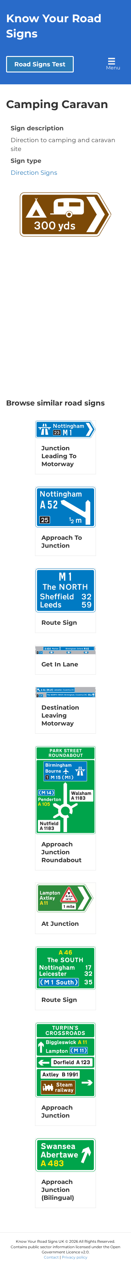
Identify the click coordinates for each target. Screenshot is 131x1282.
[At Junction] (65, 897)
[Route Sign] (65, 590)
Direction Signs (34, 172)
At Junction (60, 923)
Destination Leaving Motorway (60, 715)
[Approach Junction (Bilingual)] (65, 1154)
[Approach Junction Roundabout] (65, 789)
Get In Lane (59, 664)
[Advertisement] (65, 329)
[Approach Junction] (65, 1059)
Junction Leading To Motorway (58, 456)
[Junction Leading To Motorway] (65, 428)
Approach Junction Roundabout (61, 852)
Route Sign (59, 622)
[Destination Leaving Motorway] (65, 692)
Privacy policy (74, 1257)
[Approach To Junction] (65, 506)
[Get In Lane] (65, 649)
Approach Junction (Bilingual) (57, 1189)
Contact (51, 1257)
